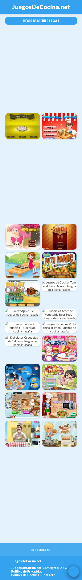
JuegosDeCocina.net (41, 7)
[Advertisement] (41, 69)
